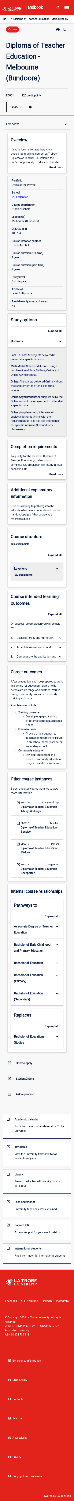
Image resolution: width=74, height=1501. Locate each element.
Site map (18, 1418)
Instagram (62, 1300)
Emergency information (27, 1360)
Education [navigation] (22, 196)
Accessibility (20, 1437)
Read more (56, 168)
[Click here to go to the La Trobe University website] (11, 9)
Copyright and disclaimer (27, 1476)
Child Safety (20, 1379)
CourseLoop (64, 1495)
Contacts (18, 1399)
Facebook (11, 1300)
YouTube (32, 1300)
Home (6, 18)
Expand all (55, 330)
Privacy (17, 1457)
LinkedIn (47, 1300)
